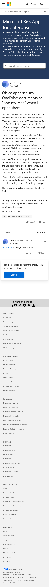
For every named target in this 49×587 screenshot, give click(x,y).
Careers (5, 531)
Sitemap (6, 575)
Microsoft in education (10, 403)
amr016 (13, 240)
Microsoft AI (7, 446)
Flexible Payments (9, 390)
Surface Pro (7, 317)
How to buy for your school (12, 420)
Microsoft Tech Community (12, 506)
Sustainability (7, 561)
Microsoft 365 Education (11, 416)
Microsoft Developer (10, 493)
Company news (8, 540)
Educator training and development (15, 425)
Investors (6, 548)
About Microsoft (8, 536)
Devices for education (10, 407)
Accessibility (7, 557)
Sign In (43, 4)
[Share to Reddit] (24, 304)
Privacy (29, 575)
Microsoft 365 (7, 459)
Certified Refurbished (10, 382)
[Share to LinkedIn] (11, 304)
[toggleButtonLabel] (45, 11)
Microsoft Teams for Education (13, 412)
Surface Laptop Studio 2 (11, 326)
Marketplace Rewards (10, 514)
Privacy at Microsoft (9, 544)
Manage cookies (8, 577)
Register (34, 4)
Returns (5, 373)
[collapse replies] (24, 238)
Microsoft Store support (11, 369)
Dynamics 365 (8, 454)
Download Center (9, 365)
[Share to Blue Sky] (29, 304)
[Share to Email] (38, 304)
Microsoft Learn (8, 497)
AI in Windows (8, 339)
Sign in (14, 274)
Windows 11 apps (9, 348)
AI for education (8, 433)
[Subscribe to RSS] (33, 304)
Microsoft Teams (8, 467)
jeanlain (13, 82)
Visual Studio (7, 519)
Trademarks (32, 577)
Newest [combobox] (41, 232)
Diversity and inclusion (10, 553)
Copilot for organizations (11, 330)
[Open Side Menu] (4, 4)
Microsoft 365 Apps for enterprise (17, 11)
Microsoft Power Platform (11, 463)
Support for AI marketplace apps (13, 501)
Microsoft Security (9, 450)
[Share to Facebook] (15, 304)
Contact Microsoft (18, 575)
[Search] (27, 4)
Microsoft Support (31, 54)
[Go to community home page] (9, 4)
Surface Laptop (8, 322)
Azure (5, 488)
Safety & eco (7, 580)
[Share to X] (20, 304)
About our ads (29, 580)
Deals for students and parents (13, 429)
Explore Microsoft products (12, 343)
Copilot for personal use (11, 335)
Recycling (18, 580)
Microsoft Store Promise (11, 386)
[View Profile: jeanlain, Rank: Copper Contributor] (5, 84)
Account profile (8, 360)
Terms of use (21, 577)
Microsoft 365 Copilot (10, 472)
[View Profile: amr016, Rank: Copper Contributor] (5, 241)
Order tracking (8, 377)
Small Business (8, 476)
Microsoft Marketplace (10, 510)
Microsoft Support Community (28, 49)
